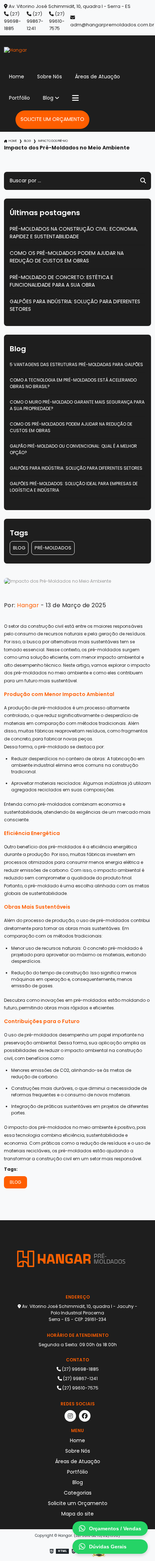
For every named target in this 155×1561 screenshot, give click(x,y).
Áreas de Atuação (97, 76)
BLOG (19, 547)
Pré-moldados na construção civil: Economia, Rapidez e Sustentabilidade (74, 232)
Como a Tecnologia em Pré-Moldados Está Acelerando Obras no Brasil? (73, 383)
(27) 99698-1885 (12, 21)
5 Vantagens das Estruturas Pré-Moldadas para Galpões (76, 364)
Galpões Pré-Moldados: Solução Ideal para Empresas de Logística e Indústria (74, 487)
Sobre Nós (49, 76)
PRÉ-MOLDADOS (53, 547)
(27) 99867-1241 (35, 21)
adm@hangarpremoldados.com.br (112, 24)
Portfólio (19, 97)
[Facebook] (84, 1416)
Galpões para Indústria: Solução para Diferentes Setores (75, 305)
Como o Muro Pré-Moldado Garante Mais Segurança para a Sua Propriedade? (77, 405)
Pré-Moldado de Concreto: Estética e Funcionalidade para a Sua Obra (61, 281)
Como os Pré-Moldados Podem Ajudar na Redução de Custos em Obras (67, 256)
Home (16, 76)
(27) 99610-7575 (57, 21)
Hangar (28, 605)
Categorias (78, 1492)
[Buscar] (143, 180)
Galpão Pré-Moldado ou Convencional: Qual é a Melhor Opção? (73, 449)
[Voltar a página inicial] (77, 50)
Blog (48, 97)
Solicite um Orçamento (52, 119)
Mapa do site (77, 1513)
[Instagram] (70, 1416)
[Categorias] (75, 98)
